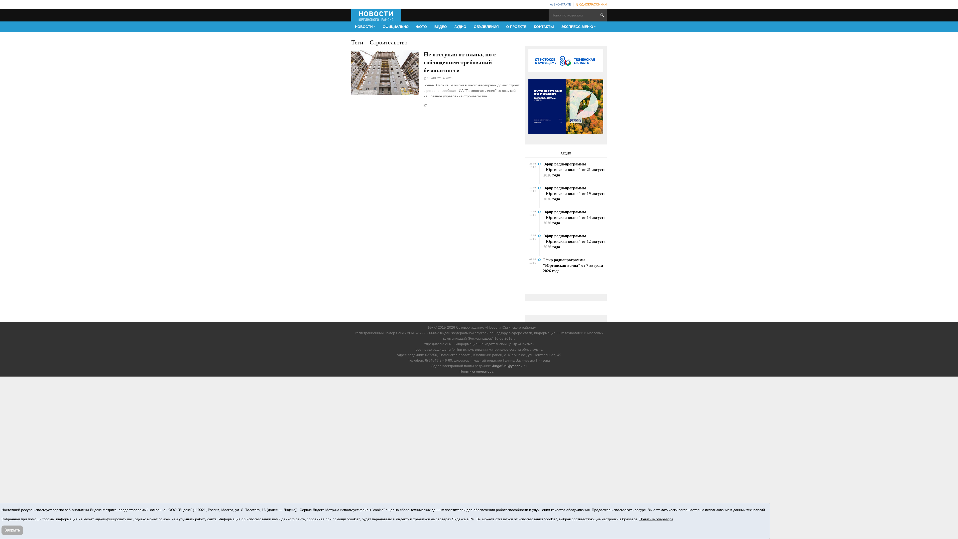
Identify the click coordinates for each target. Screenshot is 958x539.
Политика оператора (476, 371)
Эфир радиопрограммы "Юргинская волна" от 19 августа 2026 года (574, 193)
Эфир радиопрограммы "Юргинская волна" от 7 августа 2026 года (573, 265)
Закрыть (12, 530)
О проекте (516, 27)
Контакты (544, 27)
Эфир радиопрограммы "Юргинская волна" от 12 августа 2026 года (574, 241)
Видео (440, 27)
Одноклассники (593, 4)
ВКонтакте (562, 4)
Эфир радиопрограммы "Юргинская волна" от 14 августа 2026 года (574, 217)
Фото (421, 27)
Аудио (460, 27)
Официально (396, 27)
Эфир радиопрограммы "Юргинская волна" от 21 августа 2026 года (574, 169)
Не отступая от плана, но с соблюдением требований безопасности (460, 62)
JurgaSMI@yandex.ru (509, 366)
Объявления (486, 27)
